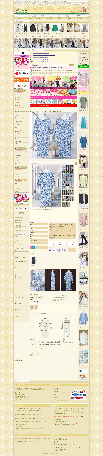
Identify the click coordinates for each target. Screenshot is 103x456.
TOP (30, 108)
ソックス (17, 191)
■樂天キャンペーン (18, 88)
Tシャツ (17, 102)
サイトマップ (80, 18)
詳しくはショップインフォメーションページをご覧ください (67, 447)
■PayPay (15, 76)
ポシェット (17, 157)
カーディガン (18, 99)
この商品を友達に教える (58, 299)
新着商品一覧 (83, 87)
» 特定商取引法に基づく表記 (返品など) (38, 348)
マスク (16, 144)
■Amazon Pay (17, 83)
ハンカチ (17, 176)
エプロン (17, 115)
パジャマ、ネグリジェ (20, 118)
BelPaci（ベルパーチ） (19, 244)
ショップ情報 (29, 18)
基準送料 (59, 18)
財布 (16, 163)
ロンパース (17, 185)
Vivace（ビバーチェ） (19, 303)
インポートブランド (40, 108)
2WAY (16, 183)
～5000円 (17, 219)
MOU (16, 275)
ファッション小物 (20, 130)
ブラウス (17, 104)
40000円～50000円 (18, 227)
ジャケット (17, 95)
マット (16, 171)
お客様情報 (19, 18)
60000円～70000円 (18, 230)
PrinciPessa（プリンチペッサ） (21, 284)
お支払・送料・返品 (39, 18)
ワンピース (17, 105)
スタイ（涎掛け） (19, 189)
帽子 (16, 138)
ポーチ (16, 158)
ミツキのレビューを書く (20, 316)
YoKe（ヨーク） (18, 309)
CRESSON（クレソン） (19, 248)
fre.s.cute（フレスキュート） (20, 257)
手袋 (16, 143)
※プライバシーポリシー (58, 450)
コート (16, 94)
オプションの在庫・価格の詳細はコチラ (39, 313)
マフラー (17, 136)
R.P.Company (17, 290)
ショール (17, 133)
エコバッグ (17, 162)
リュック (17, 160)
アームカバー (18, 141)
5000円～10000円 (18, 220)
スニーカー (17, 127)
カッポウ (17, 117)
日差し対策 (17, 131)
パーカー (17, 109)
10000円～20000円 (18, 222)
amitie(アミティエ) (18, 240)
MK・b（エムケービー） (20, 277)
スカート (17, 113)
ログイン (21, 67)
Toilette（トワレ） (18, 296)
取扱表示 (70, 18)
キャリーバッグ (18, 155)
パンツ (16, 112)
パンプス (17, 122)
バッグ (16, 152)
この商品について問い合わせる (60, 297)
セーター (17, 100)
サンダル (17, 124)
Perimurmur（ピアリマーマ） (20, 286)
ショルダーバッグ (19, 153)
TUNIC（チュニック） (19, 297)
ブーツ (16, 126)
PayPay (55, 394)
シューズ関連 (19, 121)
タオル (16, 174)
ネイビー (32, 236)
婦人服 (33, 108)
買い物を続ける (56, 300)
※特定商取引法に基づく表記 (59, 449)
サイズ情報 (49, 18)
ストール (17, 135)
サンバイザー (18, 140)
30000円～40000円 (18, 225)
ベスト (16, 110)
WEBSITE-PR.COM (18, 315)
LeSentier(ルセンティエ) (19, 271)
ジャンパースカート (19, 107)
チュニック (17, 97)
